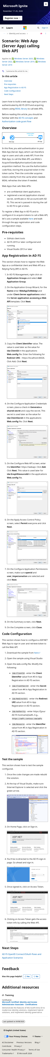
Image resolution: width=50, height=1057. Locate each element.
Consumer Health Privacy (13, 1049)
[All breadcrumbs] (4, 33)
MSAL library (21, 108)
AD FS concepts (25, 117)
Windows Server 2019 (25, 61)
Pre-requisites (10, 84)
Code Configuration (12, 91)
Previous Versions (24, 1042)
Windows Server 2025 (23, 58)
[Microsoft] (25, 27)
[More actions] (45, 33)
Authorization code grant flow (16, 121)
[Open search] (38, 27)
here (31, 218)
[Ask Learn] (41, 33)
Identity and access (17, 33)
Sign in (45, 28)
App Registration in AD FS (15, 87)
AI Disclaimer (7, 1042)
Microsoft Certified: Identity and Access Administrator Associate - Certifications (19, 1003)
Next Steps (8, 94)
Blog (37, 1042)
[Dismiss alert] (46, 4)
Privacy (17, 1046)
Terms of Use (34, 1049)
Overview (8, 81)
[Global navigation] (2, 27)
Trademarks (7, 1053)
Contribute (6, 1046)
